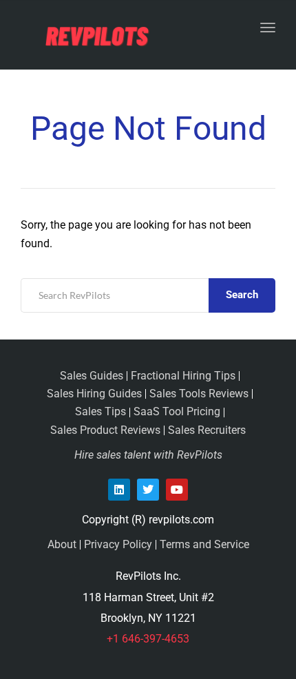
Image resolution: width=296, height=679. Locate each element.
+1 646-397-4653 (148, 638)
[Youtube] (177, 490)
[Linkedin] (119, 490)
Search (242, 295)
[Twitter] (148, 490)
